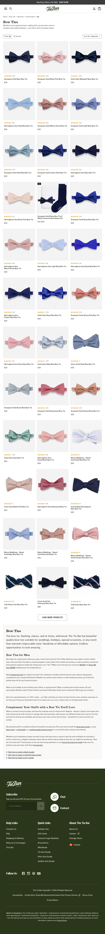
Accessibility (18, 895)
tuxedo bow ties (16, 675)
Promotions (43, 843)
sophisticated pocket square (41, 730)
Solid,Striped (30, 17)
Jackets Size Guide (46, 861)
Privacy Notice (52, 900)
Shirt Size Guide (45, 856)
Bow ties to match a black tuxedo (21, 752)
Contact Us (11, 829)
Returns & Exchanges (15, 843)
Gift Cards (42, 833)
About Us (73, 829)
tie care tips (38, 745)
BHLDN (82, 665)
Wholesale (42, 847)
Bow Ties (12, 17)
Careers (72, 833)
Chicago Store (75, 838)
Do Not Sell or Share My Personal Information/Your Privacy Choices (51, 895)
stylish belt (21, 730)
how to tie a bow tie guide (72, 742)
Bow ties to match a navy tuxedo (21, 758)
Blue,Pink (20, 17)
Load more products (52, 617)
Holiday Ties (43, 829)
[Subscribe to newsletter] (40, 806)
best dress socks (83, 727)
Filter (6, 36)
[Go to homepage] (52, 8)
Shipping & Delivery (15, 838)
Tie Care (9, 847)
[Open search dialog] (10, 9)
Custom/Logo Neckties (48, 838)
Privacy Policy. (62, 920)
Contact (64, 808)
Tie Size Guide (44, 852)
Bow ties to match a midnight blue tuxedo (24, 755)
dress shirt (10, 730)
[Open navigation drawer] (5, 9)
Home (5, 17)
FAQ (8, 833)
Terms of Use (87, 895)
